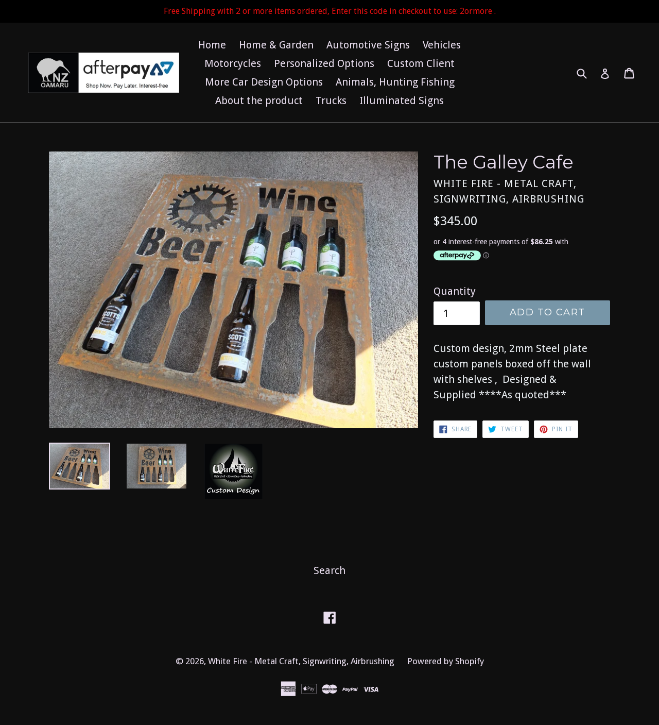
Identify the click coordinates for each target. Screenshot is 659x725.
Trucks (331, 100)
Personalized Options (324, 63)
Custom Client (421, 63)
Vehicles (442, 45)
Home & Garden (276, 45)
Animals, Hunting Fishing (395, 82)
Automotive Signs (368, 45)
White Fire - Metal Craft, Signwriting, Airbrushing (301, 661)
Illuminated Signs (401, 100)
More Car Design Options (264, 82)
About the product (259, 100)
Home (212, 45)
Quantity (454, 291)
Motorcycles (232, 63)
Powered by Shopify (445, 661)
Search (329, 570)
